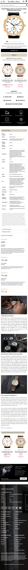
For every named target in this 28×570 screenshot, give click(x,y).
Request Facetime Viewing (14, 104)
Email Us (21, 96)
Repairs (2, 541)
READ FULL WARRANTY (6, 428)
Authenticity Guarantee (5, 516)
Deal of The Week (4, 537)
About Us (17, 514)
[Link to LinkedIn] (9, 508)
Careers (16, 518)
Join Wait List (14, 50)
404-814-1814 (4, 2)
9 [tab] (21, 41)
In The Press (17, 541)
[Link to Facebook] (2, 508)
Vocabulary (17, 545)
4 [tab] (12, 41)
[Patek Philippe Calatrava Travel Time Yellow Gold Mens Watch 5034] (14, 25)
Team (16, 516)
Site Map (17, 548)
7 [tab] (17, 41)
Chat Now (8, 100)
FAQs (16, 526)
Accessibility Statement (19, 550)
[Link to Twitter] (16, 508)
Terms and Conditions (5, 524)
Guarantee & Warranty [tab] (6, 229)
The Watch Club (18, 539)
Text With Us (21, 100)
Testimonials (17, 524)
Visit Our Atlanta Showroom (21, 520)
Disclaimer (3, 528)
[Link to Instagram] (6, 508)
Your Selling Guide (18, 543)
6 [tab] (15, 41)
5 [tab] (14, 41)
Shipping (3, 518)
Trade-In (14, 55)
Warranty (3, 520)
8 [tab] (19, 41)
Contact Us (17, 528)
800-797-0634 (19, 502)
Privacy (2, 526)
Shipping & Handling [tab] (6, 231)
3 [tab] (10, 41)
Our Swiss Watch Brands (20, 537)
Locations (3, 543)
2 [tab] (8, 41)
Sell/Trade (3, 539)
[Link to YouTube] (20, 508)
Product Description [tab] (6, 130)
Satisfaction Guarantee (5, 514)
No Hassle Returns (4, 522)
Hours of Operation (19, 522)
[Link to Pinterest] (13, 508)
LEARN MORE (15, 330)
